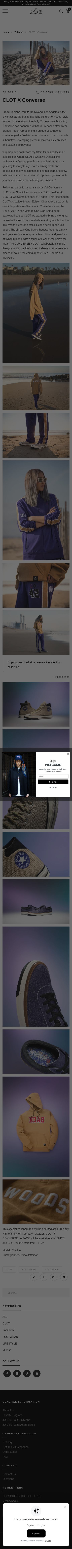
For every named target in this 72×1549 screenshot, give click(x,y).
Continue (53, 782)
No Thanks (53, 788)
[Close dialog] (67, 753)
